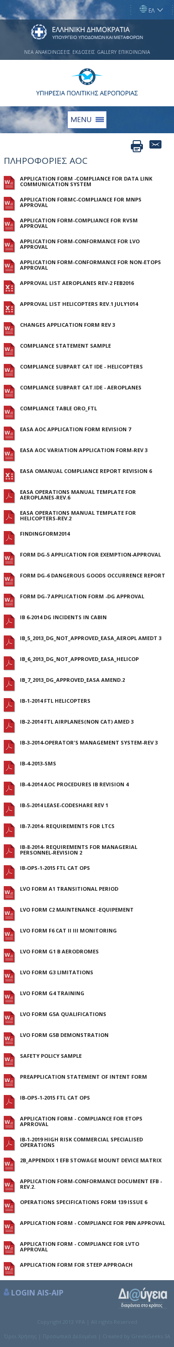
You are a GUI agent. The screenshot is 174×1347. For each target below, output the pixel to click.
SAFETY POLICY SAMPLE (51, 1056)
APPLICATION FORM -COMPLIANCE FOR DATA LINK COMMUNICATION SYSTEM (86, 181)
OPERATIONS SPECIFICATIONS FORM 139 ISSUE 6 (83, 1202)
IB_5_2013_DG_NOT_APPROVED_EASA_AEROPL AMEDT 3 (90, 638)
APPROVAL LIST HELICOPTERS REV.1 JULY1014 (79, 304)
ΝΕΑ (28, 52)
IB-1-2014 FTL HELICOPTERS (55, 701)
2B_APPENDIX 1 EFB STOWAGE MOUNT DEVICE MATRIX (90, 1160)
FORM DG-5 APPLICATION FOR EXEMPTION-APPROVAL (90, 554)
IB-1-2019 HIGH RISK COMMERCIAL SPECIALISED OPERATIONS (81, 1142)
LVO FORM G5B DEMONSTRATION (64, 1035)
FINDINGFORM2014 (45, 534)
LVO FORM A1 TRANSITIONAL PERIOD (69, 889)
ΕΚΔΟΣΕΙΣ (83, 52)
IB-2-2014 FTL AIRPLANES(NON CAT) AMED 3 (77, 722)
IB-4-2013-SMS (38, 763)
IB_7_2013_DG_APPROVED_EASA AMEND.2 (72, 680)
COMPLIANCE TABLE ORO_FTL (58, 408)
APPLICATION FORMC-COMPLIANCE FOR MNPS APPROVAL (81, 202)
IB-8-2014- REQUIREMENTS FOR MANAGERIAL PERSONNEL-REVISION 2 (78, 849)
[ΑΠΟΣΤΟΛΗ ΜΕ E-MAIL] (155, 146)
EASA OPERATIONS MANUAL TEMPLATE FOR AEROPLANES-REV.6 (78, 494)
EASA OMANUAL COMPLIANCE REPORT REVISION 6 (86, 471)
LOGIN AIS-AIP (37, 1293)
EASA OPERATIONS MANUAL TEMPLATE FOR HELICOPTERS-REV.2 (78, 515)
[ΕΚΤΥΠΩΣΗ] (137, 146)
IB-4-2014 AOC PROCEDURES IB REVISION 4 (74, 784)
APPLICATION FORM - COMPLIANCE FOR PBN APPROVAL (92, 1223)
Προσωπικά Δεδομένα (70, 1336)
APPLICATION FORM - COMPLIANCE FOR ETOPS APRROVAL (81, 1121)
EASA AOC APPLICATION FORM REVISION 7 (75, 429)
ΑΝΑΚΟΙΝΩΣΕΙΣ (53, 52)
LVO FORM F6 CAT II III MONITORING (68, 930)
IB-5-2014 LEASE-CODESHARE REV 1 (64, 805)
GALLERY (106, 52)
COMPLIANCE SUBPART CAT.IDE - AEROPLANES (81, 387)
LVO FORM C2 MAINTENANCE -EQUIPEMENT (77, 910)
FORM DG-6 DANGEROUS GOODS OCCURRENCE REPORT (92, 575)
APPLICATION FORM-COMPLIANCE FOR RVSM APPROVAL (79, 223)
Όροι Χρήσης (20, 1336)
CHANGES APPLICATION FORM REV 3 (67, 325)
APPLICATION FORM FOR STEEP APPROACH (76, 1265)
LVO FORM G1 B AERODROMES (59, 951)
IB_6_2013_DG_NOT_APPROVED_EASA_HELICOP (79, 659)
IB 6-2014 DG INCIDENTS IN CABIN (63, 617)
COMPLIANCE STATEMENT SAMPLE (65, 346)
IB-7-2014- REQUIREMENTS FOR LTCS (67, 826)
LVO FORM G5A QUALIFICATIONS (63, 1014)
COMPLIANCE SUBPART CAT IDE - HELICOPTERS (81, 366)
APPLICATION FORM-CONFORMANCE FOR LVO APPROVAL (80, 244)
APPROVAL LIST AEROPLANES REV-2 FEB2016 (77, 283)
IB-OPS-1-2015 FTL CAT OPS (55, 868)
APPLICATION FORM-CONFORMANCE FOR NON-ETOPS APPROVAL (90, 265)
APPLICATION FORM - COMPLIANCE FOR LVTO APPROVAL (79, 1246)
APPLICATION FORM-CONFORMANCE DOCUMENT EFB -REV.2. (91, 1184)
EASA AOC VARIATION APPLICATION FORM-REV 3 (84, 450)
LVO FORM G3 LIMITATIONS (56, 972)
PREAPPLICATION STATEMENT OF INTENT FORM (83, 1077)
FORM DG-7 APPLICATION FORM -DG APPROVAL (82, 596)
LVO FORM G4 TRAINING (52, 993)
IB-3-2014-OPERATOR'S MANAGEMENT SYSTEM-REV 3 (89, 742)
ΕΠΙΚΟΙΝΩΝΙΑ (134, 52)
